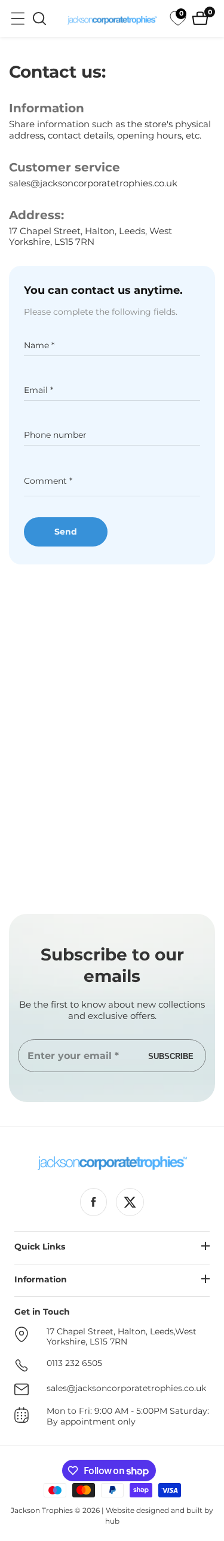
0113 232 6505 (74, 1363)
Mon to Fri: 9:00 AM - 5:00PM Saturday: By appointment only (128, 1416)
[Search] (39, 18)
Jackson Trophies (42, 1510)
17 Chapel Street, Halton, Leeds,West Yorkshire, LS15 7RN (122, 1337)
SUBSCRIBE (171, 1055)
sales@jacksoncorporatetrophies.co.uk (93, 183)
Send (65, 531)
